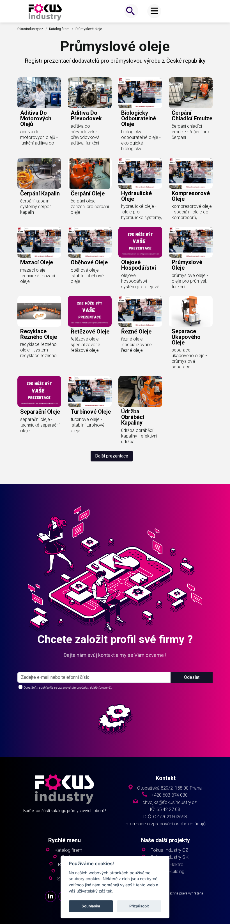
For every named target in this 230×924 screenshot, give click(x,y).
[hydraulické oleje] (140, 173)
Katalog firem (59, 29)
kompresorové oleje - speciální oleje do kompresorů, (192, 212)
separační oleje (40, 411)
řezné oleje (136, 331)
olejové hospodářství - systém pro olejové (140, 281)
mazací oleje (36, 262)
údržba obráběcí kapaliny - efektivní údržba (139, 436)
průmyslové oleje (187, 265)
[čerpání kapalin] (39, 173)
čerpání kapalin (40, 193)
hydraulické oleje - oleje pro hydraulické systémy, (141, 212)
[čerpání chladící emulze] (191, 92)
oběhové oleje (89, 262)
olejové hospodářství (138, 265)
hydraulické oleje (136, 196)
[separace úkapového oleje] (191, 311)
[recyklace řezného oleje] (39, 311)
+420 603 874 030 (169, 795)
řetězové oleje (90, 331)
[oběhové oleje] (90, 242)
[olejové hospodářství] (140, 242)
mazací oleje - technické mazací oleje (37, 275)
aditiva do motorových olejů (35, 118)
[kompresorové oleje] (191, 173)
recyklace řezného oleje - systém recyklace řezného (38, 350)
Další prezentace (111, 456)
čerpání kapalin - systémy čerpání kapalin (36, 206)
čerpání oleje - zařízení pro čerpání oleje (90, 206)
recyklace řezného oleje (38, 334)
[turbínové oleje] (90, 391)
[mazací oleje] (39, 242)
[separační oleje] (39, 391)
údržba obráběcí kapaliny (132, 417)
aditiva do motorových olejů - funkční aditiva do (39, 137)
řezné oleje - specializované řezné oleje (136, 344)
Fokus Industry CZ (169, 850)
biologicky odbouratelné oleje (138, 118)
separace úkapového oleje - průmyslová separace (189, 358)
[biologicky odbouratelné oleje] (140, 92)
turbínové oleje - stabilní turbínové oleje (88, 425)
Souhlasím (91, 906)
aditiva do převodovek (86, 115)
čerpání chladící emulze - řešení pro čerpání (190, 131)
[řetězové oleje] (90, 311)
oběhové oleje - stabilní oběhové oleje (87, 275)
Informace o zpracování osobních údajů (165, 823)
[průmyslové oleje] (191, 242)
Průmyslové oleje (88, 29)
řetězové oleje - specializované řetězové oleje (86, 344)
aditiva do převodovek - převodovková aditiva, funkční (85, 134)
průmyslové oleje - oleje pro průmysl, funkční (190, 281)
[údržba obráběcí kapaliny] (140, 391)
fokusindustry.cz (30, 29)
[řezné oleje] (140, 311)
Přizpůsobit (139, 906)
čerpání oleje (88, 193)
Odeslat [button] (191, 677)
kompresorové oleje (191, 196)
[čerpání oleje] (90, 173)
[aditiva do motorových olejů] (39, 92)
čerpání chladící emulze (192, 115)
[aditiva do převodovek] (90, 92)
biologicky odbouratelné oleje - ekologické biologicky (141, 140)
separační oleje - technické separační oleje (39, 425)
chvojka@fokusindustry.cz (169, 802)
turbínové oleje (91, 411)
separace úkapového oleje (186, 336)
